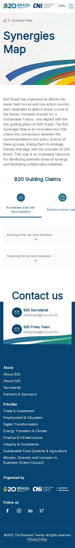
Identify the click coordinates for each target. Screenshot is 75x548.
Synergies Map (22, 20)
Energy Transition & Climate (25, 431)
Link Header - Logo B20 (16, 7)
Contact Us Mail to (17, 313)
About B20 (11, 374)
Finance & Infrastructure (22, 437)
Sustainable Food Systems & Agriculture (35, 451)
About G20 (12, 381)
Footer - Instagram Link (19, 511)
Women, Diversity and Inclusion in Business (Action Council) (30, 460)
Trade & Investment (18, 411)
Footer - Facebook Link (7, 511)
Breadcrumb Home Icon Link (5, 20)
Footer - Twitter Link (42, 511)
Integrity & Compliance (21, 444)
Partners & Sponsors (20, 394)
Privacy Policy (37, 539)
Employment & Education (23, 417)
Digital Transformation (20, 424)
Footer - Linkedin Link (30, 511)
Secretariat (12, 387)
